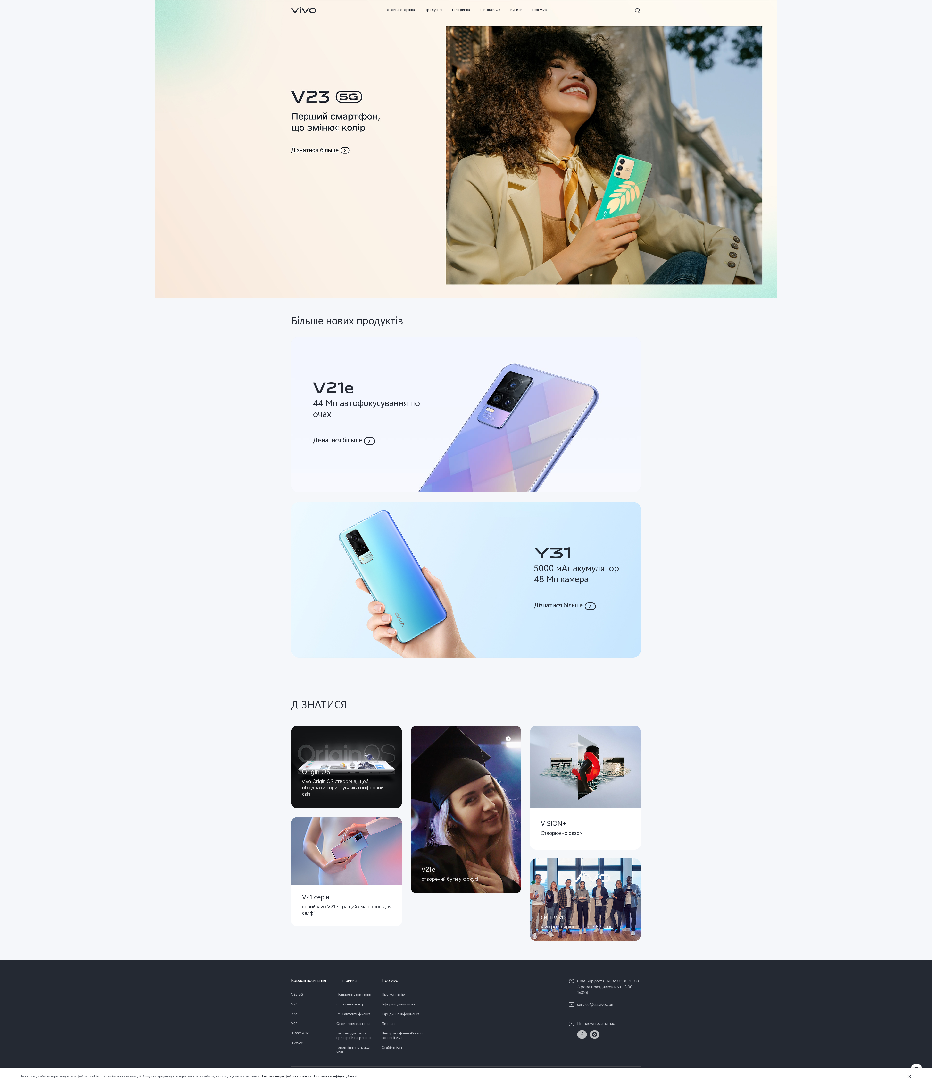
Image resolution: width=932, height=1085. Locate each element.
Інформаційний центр (400, 1005)
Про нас (388, 1024)
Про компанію (393, 995)
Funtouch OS (490, 10)
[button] (637, 10)
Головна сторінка (400, 10)
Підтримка (461, 10)
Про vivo (539, 10)
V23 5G (297, 995)
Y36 (294, 1014)
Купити (516, 10)
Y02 (294, 1024)
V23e (295, 1005)
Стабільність (392, 1048)
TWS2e (297, 1044)
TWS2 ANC (300, 1034)
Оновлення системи (353, 1024)
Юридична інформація (400, 1014)
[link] (303, 9)
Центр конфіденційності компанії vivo (402, 1036)
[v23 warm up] (466, 149)
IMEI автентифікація (353, 1014)
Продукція (433, 10)
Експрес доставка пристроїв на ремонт (354, 1036)
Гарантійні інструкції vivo (353, 1050)
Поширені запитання (353, 995)
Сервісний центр (350, 1005)
